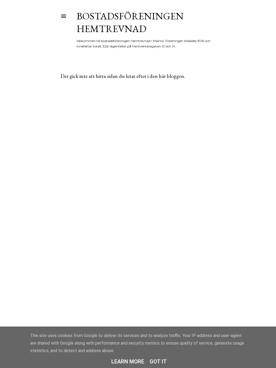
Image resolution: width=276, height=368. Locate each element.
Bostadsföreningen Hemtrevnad (130, 22)
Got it (158, 361)
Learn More (127, 361)
